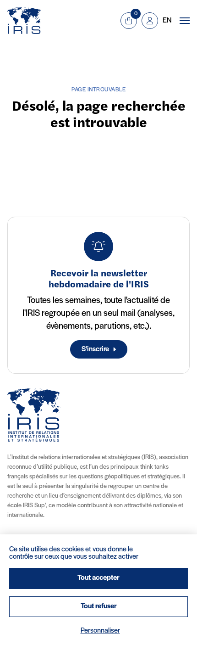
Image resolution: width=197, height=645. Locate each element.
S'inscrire (95, 349)
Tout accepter (98, 578)
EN (167, 20)
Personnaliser (100, 630)
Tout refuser (99, 606)
